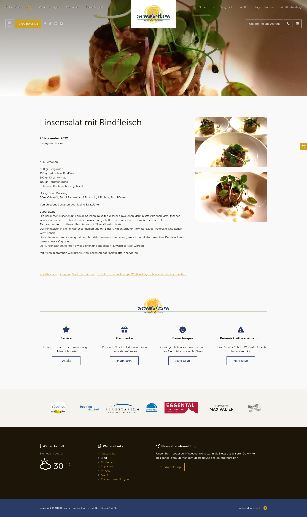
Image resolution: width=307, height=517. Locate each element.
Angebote (227, 7)
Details (66, 360)
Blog (29, 7)
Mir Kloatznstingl (291, 7)
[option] (153, 48)
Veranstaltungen (49, 7)
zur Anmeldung (170, 467)
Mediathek (72, 7)
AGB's (104, 475)
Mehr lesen (124, 360)
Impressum (108, 466)
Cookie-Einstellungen (115, 479)
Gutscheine (12, 7)
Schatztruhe (207, 7)
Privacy (105, 470)
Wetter (244, 7)
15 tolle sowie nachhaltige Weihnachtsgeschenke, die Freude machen (141, 274)
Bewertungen (94, 7)
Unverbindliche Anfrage (264, 23)
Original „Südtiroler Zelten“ (77, 274)
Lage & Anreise (264, 7)
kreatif (256, 508)
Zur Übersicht (48, 274)
